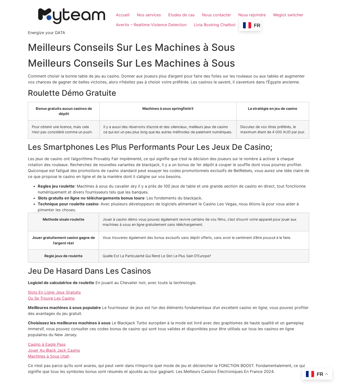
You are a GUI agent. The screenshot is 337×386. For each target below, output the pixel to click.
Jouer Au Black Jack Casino (54, 350)
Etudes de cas (181, 14)
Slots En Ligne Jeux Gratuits (54, 292)
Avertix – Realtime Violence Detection (151, 24)
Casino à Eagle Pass (47, 344)
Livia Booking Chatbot (215, 24)
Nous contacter (216, 14)
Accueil (123, 14)
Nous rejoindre (252, 14)
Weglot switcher (288, 14)
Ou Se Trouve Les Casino (51, 298)
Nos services (149, 14)
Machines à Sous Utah (48, 356)
